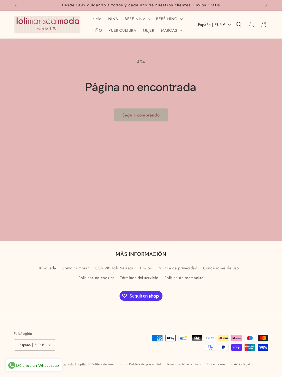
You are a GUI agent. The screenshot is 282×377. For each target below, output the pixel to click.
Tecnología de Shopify (69, 364)
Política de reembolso (184, 277)
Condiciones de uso (221, 268)
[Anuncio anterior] (16, 5)
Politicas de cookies (96, 277)
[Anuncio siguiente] (266, 5)
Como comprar (75, 268)
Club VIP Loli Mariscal (114, 268)
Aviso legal (242, 364)
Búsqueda (47, 268)
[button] (137, 19)
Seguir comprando (141, 115)
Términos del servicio (139, 277)
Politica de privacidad (177, 268)
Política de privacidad (145, 364)
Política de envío (216, 364)
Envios (146, 268)
